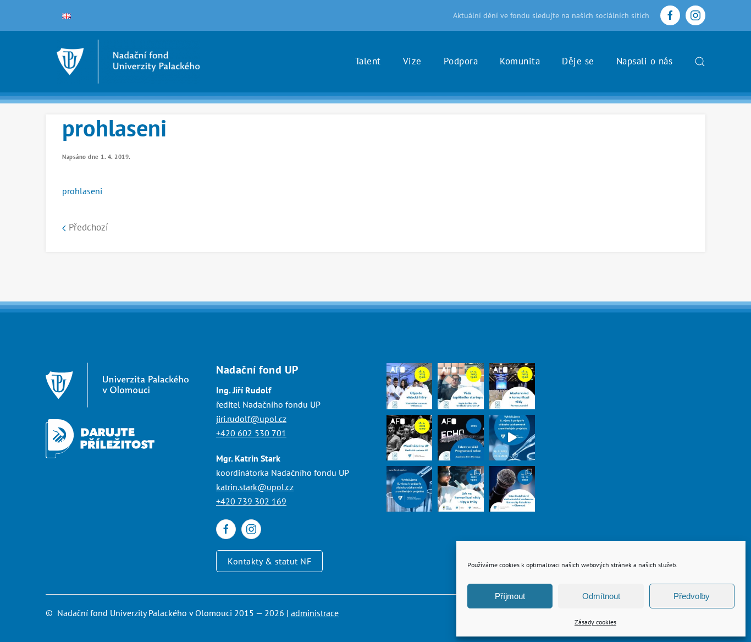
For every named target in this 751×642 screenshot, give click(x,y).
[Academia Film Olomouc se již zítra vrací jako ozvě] (460, 437)
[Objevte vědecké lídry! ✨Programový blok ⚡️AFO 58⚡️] (409, 386)
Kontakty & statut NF (269, 561)
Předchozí (87, 227)
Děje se (578, 61)
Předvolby (691, 596)
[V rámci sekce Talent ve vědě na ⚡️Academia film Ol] (409, 437)
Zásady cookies (595, 622)
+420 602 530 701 (251, 432)
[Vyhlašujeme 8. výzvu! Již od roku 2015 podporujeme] (512, 437)
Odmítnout (601, 596)
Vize (412, 61)
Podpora (461, 61)
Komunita (520, 61)
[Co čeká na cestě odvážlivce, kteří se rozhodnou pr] (460, 386)
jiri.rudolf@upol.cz (251, 418)
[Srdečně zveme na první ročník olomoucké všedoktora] (512, 489)
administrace (315, 612)
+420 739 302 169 (251, 501)
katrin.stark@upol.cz (255, 486)
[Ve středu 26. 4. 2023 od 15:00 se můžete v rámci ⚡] (512, 386)
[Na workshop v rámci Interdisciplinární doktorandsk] (460, 489)
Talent (368, 61)
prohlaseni (82, 190)
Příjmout (510, 596)
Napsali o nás (644, 61)
